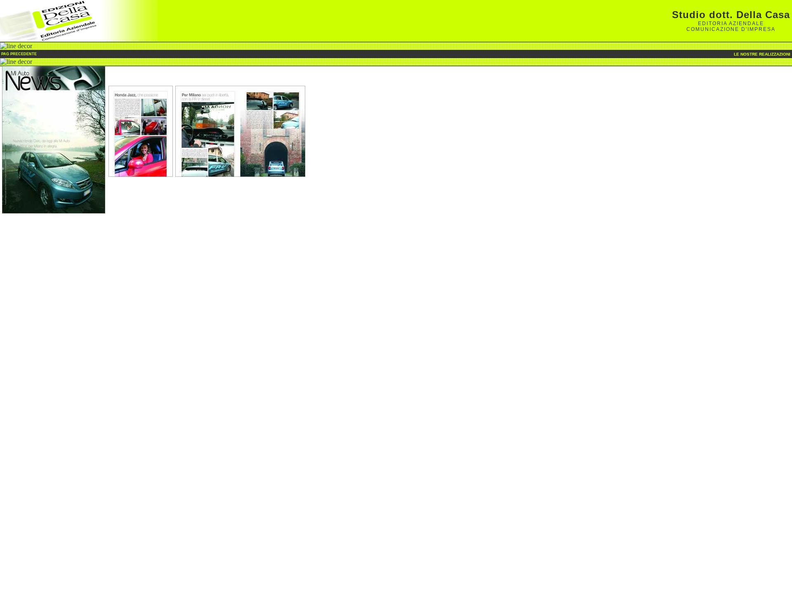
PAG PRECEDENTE (18, 54)
